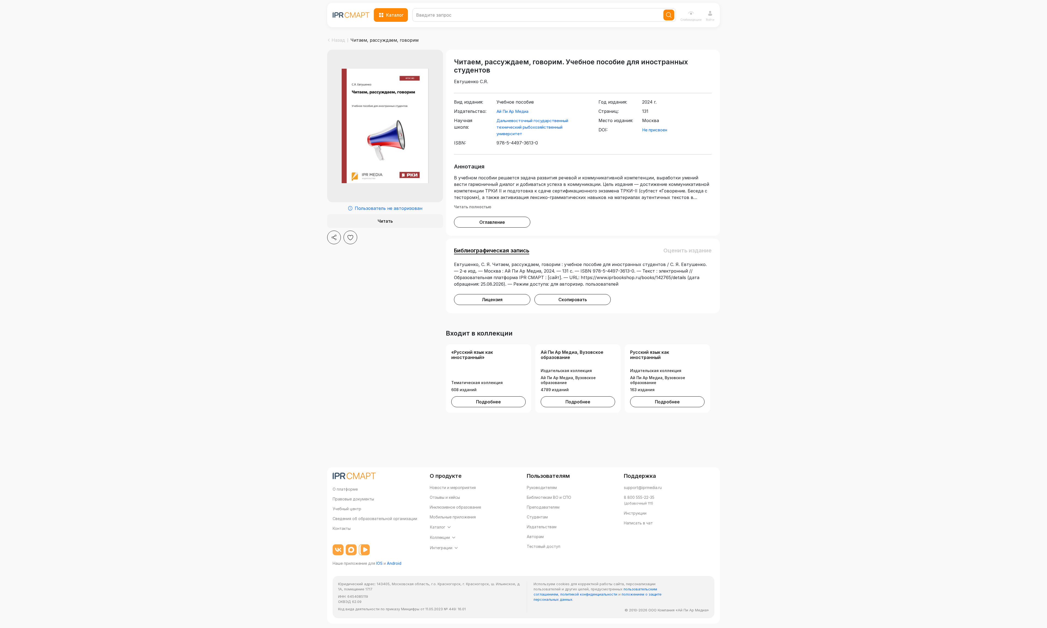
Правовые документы (353, 499)
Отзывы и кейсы (445, 497)
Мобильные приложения (453, 517)
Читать (385, 221)
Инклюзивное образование (455, 507)
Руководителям (542, 487)
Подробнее (488, 401)
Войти (710, 19)
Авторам (535, 536)
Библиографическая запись (491, 250)
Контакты (342, 528)
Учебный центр (347, 508)
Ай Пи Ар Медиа (512, 111)
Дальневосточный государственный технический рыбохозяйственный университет (532, 127)
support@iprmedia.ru (643, 487)
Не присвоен (654, 129)
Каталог (395, 15)
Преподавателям (543, 507)
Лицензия (492, 299)
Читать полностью (472, 206)
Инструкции (635, 513)
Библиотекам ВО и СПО (549, 497)
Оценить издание (687, 250)
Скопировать (572, 299)
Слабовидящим (691, 19)
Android (394, 563)
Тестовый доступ (543, 546)
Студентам (537, 517)
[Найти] (668, 15)
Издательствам (541, 526)
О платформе (345, 489)
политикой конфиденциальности (588, 594)
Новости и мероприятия (453, 487)
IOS (379, 563)
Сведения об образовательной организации (375, 518)
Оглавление (492, 222)
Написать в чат (638, 523)
